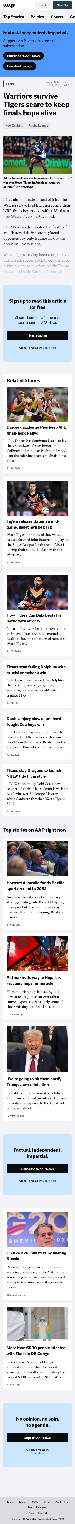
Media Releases (37, 1507)
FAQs (35, 1502)
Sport (10, 84)
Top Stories (13, 16)
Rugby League (38, 125)
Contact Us (61, 1502)
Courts (57, 16)
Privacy (23, 1502)
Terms (10, 1502)
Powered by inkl (37, 1513)
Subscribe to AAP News (23, 56)
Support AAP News (37, 1438)
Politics (37, 16)
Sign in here (49, 347)
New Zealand (14, 125)
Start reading (37, 335)
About (46, 1502)
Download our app (19, 66)
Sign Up (62, 5)
